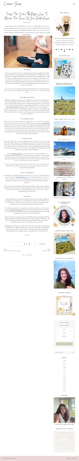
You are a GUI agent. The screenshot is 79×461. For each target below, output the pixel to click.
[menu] (74, 4)
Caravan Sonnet (12, 4)
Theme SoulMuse (71, 458)
